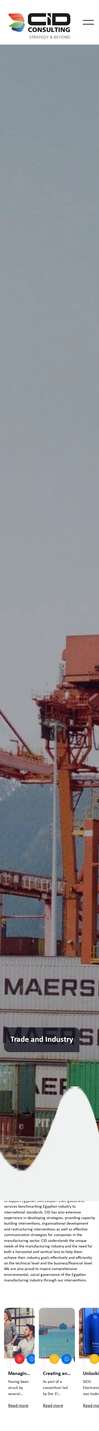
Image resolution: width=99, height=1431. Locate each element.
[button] (88, 22)
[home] (44, 22)
